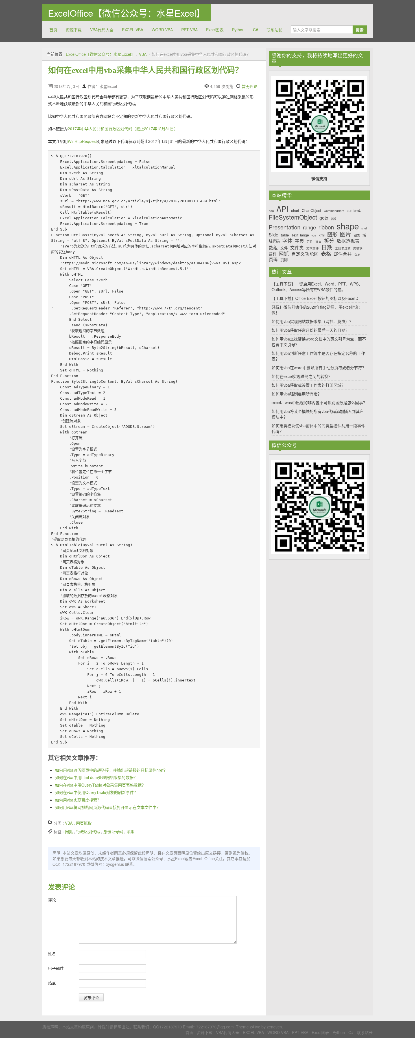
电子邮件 (56, 968)
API (282, 208)
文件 (284, 248)
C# (255, 29)
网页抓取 (84, 823)
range (309, 227)
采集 (130, 831)
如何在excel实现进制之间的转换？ (302, 376)
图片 (345, 234)
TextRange (300, 235)
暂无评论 (249, 86)
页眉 (357, 254)
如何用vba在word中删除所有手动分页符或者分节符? (318, 367)
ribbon (326, 227)
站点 (52, 983)
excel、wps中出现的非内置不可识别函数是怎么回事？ (319, 402)
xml (322, 235)
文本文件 (312, 248)
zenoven (274, 1027)
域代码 (274, 241)
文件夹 (297, 247)
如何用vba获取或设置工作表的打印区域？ (308, 385)
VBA (143, 54)
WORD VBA (162, 29)
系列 (272, 254)
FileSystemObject (293, 217)
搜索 (360, 29)
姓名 (52, 953)
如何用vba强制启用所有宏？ (297, 394)
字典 (299, 241)
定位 (310, 242)
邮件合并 (343, 253)
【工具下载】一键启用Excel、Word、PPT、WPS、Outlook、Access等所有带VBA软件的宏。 (317, 286)
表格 (326, 254)
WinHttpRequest (82, 141)
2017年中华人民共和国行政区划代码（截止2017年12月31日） (123, 128)
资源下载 (74, 29)
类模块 (357, 248)
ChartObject (311, 210)
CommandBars (334, 211)
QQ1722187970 (167, 1027)
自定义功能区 (304, 253)
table (285, 235)
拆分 (329, 241)
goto (324, 217)
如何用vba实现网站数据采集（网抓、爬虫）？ (312, 321)
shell (364, 228)
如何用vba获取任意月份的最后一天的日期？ (310, 330)
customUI (354, 210)
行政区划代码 (88, 831)
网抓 (69, 831)
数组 (273, 247)
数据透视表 (348, 241)
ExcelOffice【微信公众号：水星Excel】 (126, 12)
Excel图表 (215, 29)
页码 (273, 259)
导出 (318, 242)
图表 (357, 235)
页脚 (284, 260)
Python (238, 29)
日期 (327, 247)
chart (295, 210)
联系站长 (274, 29)
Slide (273, 234)
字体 (287, 241)
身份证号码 (113, 831)
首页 (53, 29)
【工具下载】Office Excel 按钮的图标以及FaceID (315, 298)
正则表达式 (343, 248)
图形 (332, 234)
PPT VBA (189, 29)
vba (313, 235)
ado (271, 211)
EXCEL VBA (132, 29)
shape (348, 226)
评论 (52, 900)
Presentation (284, 227)
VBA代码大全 (101, 29)
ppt (333, 218)
